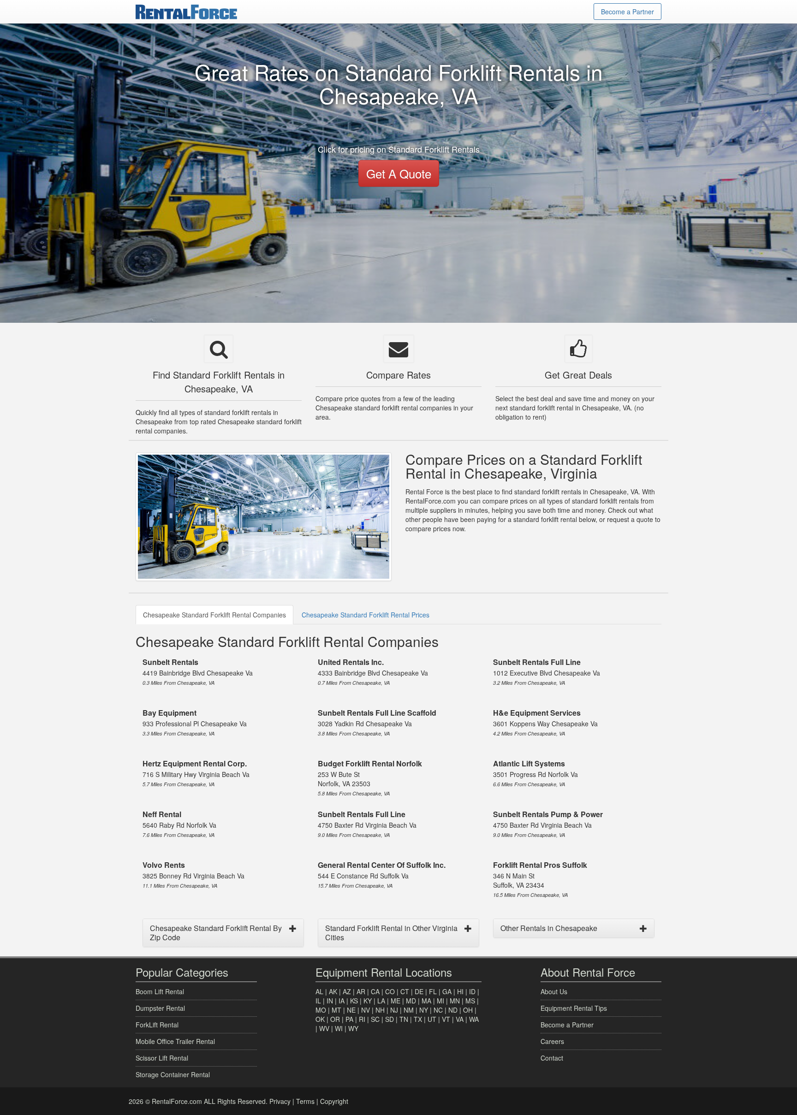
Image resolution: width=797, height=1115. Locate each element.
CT (404, 991)
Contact (552, 1057)
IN (330, 1000)
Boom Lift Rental (160, 991)
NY (423, 1009)
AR (361, 991)
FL (433, 991)
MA (426, 1000)
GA (447, 991)
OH (468, 1009)
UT (432, 1019)
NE (351, 1009)
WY (353, 1028)
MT (336, 1009)
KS (354, 1000)
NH (380, 1009)
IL (318, 1000)
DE (419, 991)
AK (333, 991)
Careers (552, 1041)
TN (403, 1019)
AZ (347, 991)
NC (438, 1009)
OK (320, 1019)
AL (319, 991)
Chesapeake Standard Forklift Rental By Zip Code (216, 933)
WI (339, 1028)
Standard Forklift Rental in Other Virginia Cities (391, 933)
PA (349, 1019)
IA (342, 1000)
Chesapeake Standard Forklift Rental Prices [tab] (365, 614)
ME (395, 1000)
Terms (305, 1101)
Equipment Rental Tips (574, 1008)
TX (418, 1019)
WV (324, 1028)
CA (375, 991)
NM (409, 1009)
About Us (554, 991)
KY (367, 1000)
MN (455, 1000)
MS (470, 1000)
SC (375, 1019)
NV (365, 1009)
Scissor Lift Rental (162, 1057)
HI (460, 991)
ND (453, 1009)
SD (389, 1019)
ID (472, 991)
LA (381, 1000)
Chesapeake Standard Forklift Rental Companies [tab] (214, 614)
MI (440, 1000)
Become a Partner (627, 11)
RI (362, 1019)
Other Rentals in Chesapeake (548, 928)
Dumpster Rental (160, 1008)
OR (335, 1019)
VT (446, 1019)
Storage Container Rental (173, 1074)
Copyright (334, 1101)
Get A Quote (398, 173)
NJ (394, 1009)
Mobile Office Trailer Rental (175, 1041)
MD (411, 1000)
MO (320, 1009)
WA (474, 1019)
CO (390, 991)
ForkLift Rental (157, 1024)
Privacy (280, 1101)
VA (460, 1019)
